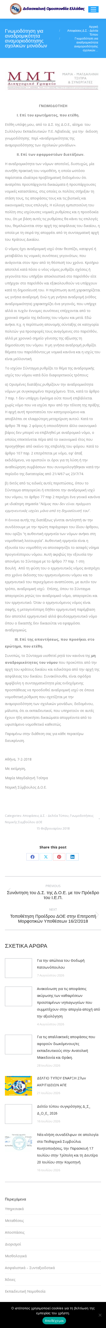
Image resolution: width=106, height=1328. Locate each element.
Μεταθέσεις (14, 1220)
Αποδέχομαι (54, 1321)
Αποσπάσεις (14, 1232)
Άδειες (10, 1279)
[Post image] (18, 968)
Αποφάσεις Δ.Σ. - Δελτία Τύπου (46, 815)
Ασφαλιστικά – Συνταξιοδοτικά (30, 1267)
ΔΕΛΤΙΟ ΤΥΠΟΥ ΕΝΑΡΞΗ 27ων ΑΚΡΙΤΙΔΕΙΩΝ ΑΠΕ (61, 1081)
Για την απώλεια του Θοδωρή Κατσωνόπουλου (61, 964)
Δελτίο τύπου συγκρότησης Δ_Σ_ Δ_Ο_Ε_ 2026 (63, 1110)
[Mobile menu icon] (93, 9)
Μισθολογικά (16, 1256)
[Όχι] (99, 1315)
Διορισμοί (13, 1244)
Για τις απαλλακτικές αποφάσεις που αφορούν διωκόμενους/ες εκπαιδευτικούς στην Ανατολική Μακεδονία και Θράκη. (66, 1047)
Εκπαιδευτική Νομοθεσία (25, 1291)
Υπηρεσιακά (14, 1208)
